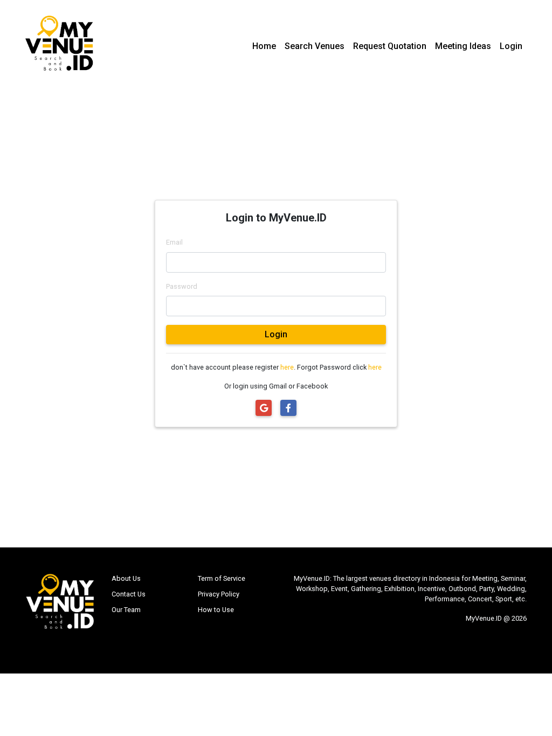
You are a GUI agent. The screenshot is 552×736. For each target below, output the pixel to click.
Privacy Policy (218, 594)
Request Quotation (389, 46)
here (287, 367)
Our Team (126, 610)
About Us (126, 578)
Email (174, 242)
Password (181, 286)
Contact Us (129, 594)
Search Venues (314, 46)
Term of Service (221, 578)
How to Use (216, 610)
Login (511, 46)
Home (264, 46)
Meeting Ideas (463, 46)
